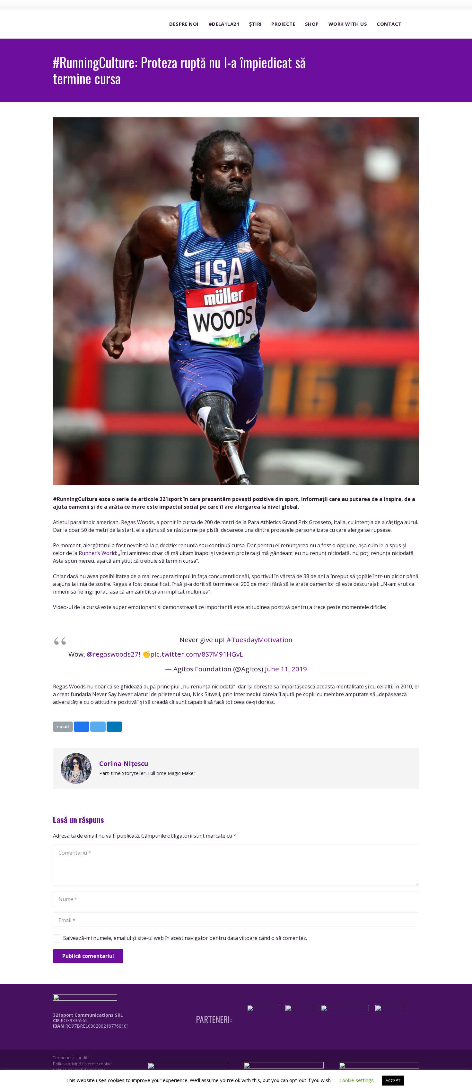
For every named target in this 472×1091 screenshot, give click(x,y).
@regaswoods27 (112, 654)
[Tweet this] (98, 727)
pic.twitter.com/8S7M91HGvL (196, 654)
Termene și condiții (71, 1057)
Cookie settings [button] (356, 1080)
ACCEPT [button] (393, 1080)
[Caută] (412, 24)
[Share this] (81, 727)
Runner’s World (97, 553)
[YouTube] (403, 4)
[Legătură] (86, 1040)
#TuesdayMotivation (259, 639)
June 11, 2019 (286, 668)
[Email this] (63, 727)
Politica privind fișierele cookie (82, 1064)
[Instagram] (391, 5)
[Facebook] (379, 4)
